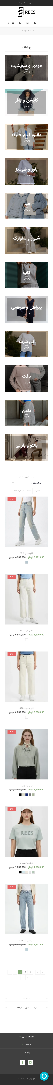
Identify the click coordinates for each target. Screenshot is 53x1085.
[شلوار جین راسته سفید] (26, 599)
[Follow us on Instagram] (30, 1062)
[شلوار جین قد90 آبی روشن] (26, 522)
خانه (32, 30)
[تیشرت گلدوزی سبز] (26, 831)
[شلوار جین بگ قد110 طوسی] (26, 909)
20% (11, 499)
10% (11, 576)
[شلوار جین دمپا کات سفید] (26, 676)
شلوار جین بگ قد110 (26, 940)
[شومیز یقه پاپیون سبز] (26, 754)
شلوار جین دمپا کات (26, 708)
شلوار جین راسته (26, 630)
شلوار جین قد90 (26, 553)
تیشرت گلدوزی (26, 863)
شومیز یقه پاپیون (26, 785)
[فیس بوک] (22, 1062)
